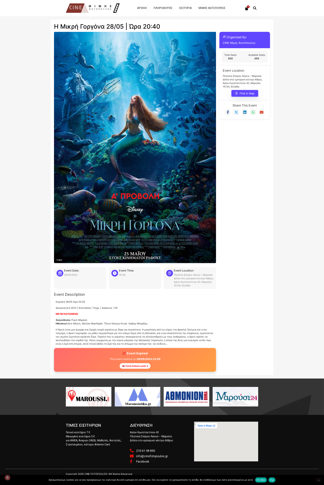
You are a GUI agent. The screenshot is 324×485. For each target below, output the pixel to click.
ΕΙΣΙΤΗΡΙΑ (185, 8)
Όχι (272, 479)
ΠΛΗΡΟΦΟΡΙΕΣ (163, 8)
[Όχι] (318, 479)
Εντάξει (261, 479)
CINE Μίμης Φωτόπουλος (239, 42)
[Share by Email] (261, 112)
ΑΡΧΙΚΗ (142, 8)
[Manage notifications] (7, 477)
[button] (255, 8)
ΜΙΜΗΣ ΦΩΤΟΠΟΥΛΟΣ (211, 8)
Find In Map (247, 93)
